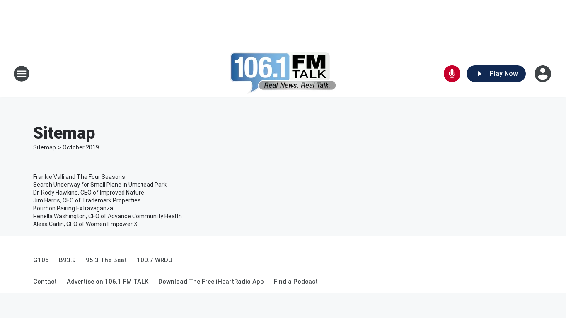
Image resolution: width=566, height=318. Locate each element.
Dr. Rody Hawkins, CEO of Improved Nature (88, 192)
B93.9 (67, 260)
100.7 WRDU (154, 260)
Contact (45, 281)
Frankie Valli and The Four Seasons (79, 176)
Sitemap (44, 147)
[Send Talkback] (452, 73)
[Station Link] (283, 73)
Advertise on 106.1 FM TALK (107, 281)
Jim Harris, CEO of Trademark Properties (87, 200)
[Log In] (544, 73)
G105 (41, 260)
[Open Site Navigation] (21, 73)
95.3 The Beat (106, 260)
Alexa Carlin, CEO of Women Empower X (85, 224)
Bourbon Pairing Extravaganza (73, 208)
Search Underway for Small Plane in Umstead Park (100, 184)
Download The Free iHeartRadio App (211, 281)
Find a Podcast (296, 281)
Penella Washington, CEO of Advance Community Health (107, 216)
